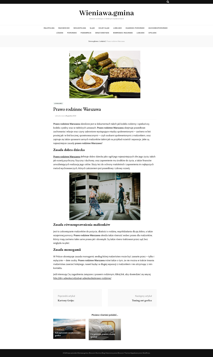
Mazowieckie (64, 28)
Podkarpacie (86, 33)
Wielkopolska (80, 28)
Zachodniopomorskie (158, 28)
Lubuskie (141, 33)
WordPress (146, 353)
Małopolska (49, 28)
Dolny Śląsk (104, 28)
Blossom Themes (124, 353)
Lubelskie (117, 28)
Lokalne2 (58, 103)
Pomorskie (72, 33)
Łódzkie (59, 33)
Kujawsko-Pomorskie (135, 28)
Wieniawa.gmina (106, 13)
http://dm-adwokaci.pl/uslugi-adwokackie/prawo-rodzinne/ (82, 278)
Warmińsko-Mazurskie (123, 33)
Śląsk (92, 28)
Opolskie (152, 33)
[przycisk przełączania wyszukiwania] (168, 2)
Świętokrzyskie (102, 33)
